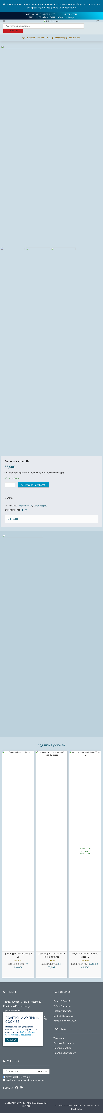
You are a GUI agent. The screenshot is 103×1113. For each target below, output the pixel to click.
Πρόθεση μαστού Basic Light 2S (18, 955)
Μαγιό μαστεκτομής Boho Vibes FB (85, 955)
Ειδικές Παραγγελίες (64, 1016)
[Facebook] (22, 510)
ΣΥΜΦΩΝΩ (11, 1040)
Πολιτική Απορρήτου (64, 1043)
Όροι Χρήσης (60, 1038)
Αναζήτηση (13, 31)
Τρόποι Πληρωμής (63, 1006)
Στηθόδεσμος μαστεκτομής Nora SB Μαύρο (51, 955)
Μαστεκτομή (61, 37)
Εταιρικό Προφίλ (62, 1001)
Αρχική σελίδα (28, 37)
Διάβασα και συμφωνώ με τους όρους (25, 1080)
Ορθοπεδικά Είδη (45, 37)
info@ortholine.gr (65, 17)
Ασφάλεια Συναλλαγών (65, 1020)
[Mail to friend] (25, 510)
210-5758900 (41, 17)
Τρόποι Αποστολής (63, 1011)
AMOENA (18, 961)
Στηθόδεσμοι (74, 37)
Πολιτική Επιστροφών (65, 1053)
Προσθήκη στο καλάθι (35, 485)
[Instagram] (21, 1088)
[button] (4, 146)
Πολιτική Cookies (62, 1048)
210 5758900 (16, 1010)
